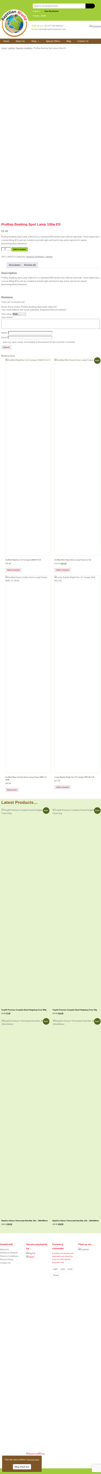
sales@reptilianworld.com (52, 29)
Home (6, 41)
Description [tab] (15, 265)
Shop (33, 41)
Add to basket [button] (13, 570)
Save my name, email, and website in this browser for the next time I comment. (39, 342)
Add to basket (19, 249)
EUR (70, 1269)
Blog (69, 41)
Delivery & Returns (9, 1253)
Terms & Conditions (9, 1256)
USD (62, 1269)
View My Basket (51, 11)
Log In (36, 11)
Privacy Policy (6, 1259)
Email (4, 337)
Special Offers (53, 41)
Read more (12, 790)
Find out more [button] (32, 1460)
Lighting (11, 48)
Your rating (7, 314)
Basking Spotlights (24, 48)
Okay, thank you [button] (22, 1467)
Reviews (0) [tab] (30, 265)
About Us (20, 41)
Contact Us (83, 41)
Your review (7, 317)
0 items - (39, 16)
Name (4, 333)
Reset (56, 1275)
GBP (55, 1269)
